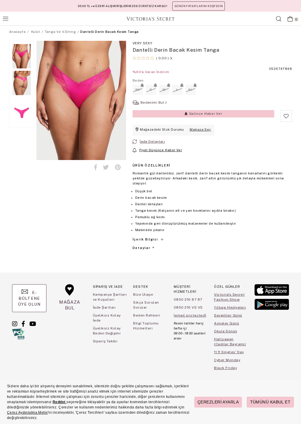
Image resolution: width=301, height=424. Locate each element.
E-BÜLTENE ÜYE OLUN (29, 298)
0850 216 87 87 (188, 299)
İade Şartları (104, 307)
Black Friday (225, 368)
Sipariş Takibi (105, 341)
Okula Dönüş (225, 331)
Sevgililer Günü (228, 315)
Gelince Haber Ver (205, 113)
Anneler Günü (226, 323)
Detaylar (142, 248)
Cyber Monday (227, 360)
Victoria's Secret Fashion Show (229, 297)
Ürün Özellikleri (151, 165)
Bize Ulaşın (143, 294)
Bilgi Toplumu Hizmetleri (145, 325)
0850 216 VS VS (188, 307)
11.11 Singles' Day (229, 352)
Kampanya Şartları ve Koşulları (110, 297)
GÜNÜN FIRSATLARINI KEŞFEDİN (198, 6)
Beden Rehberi (146, 315)
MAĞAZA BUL (69, 305)
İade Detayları (152, 141)
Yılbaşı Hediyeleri (230, 307)
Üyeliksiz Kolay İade (107, 317)
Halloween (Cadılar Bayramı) (230, 341)
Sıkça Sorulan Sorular (146, 304)
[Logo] (150, 19)
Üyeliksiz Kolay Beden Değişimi (107, 330)
